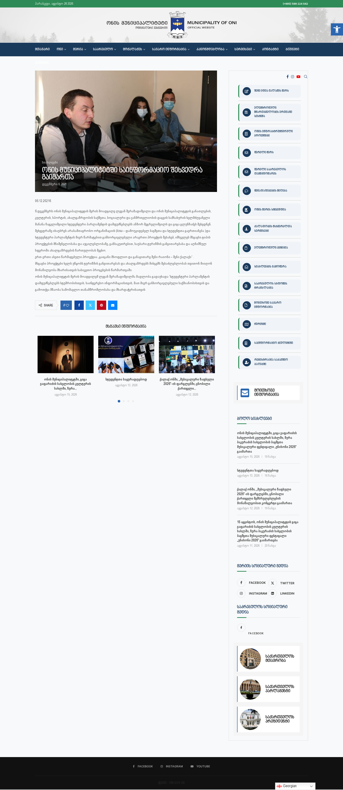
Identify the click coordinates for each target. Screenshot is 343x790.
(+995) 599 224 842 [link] (295, 3)
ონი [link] (60, 49)
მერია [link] (78, 49)
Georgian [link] (289, 786)
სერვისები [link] (243, 49)
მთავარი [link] (42, 49)
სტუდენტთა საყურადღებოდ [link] (126, 379)
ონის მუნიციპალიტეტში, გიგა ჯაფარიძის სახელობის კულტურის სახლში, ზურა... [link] (65, 383)
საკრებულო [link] (103, 49)
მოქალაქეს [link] (132, 49)
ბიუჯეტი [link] (292, 49)
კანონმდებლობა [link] (210, 49)
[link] (337, 29)
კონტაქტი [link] (270, 49)
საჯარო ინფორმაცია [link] (169, 49)
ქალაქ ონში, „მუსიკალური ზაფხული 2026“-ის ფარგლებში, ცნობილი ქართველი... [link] (187, 383)
